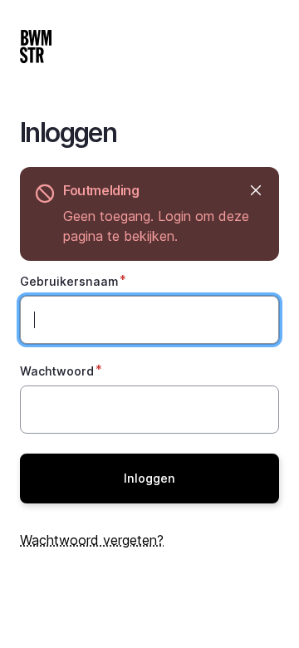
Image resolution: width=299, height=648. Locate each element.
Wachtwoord (57, 371)
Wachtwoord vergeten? (92, 540)
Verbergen (255, 191)
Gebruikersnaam (69, 281)
